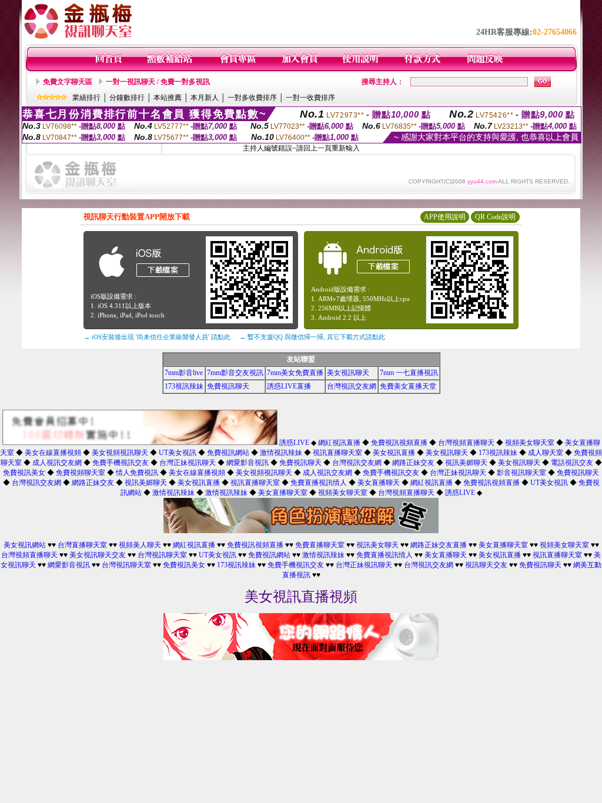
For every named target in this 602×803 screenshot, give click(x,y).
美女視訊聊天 (348, 373)
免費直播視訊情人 (318, 483)
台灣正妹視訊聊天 (187, 463)
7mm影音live (184, 373)
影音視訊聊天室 (521, 473)
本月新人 (204, 97)
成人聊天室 (545, 453)
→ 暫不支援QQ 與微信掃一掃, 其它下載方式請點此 (312, 336)
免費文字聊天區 (67, 82)
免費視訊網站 (228, 453)
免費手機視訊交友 (120, 463)
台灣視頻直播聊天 (466, 443)
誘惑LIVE (294, 443)
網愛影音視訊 (247, 463)
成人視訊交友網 (57, 463)
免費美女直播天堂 (408, 386)
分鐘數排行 (127, 97)
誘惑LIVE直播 (289, 386)
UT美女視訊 (177, 453)
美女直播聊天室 (282, 493)
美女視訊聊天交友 (97, 555)
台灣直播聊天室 (82, 545)
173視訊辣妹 (184, 386)
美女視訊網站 (25, 545)
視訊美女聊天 (377, 545)
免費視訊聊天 (228, 386)
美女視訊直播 (394, 453)
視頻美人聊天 (140, 545)
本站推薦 (167, 97)
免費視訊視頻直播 (399, 443)
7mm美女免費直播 (295, 373)
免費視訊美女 (24, 473)
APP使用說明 (445, 217)
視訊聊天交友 (486, 565)
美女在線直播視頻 (53, 453)
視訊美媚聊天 (466, 463)
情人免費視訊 (137, 473)
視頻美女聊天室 (529, 443)
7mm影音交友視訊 (235, 373)
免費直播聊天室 (320, 545)
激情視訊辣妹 (281, 453)
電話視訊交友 (572, 463)
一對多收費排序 (252, 97)
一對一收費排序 (310, 97)
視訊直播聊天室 (337, 453)
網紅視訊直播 (339, 443)
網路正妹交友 (413, 463)
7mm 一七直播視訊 (409, 373)
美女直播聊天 (378, 483)
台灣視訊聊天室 (162, 555)
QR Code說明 (495, 217)
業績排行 (86, 97)
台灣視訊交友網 (351, 386)
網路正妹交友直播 (438, 545)
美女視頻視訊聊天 (120, 453)
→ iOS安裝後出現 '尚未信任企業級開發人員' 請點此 (156, 336)
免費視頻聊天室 (80, 473)
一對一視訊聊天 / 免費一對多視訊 (158, 82)
